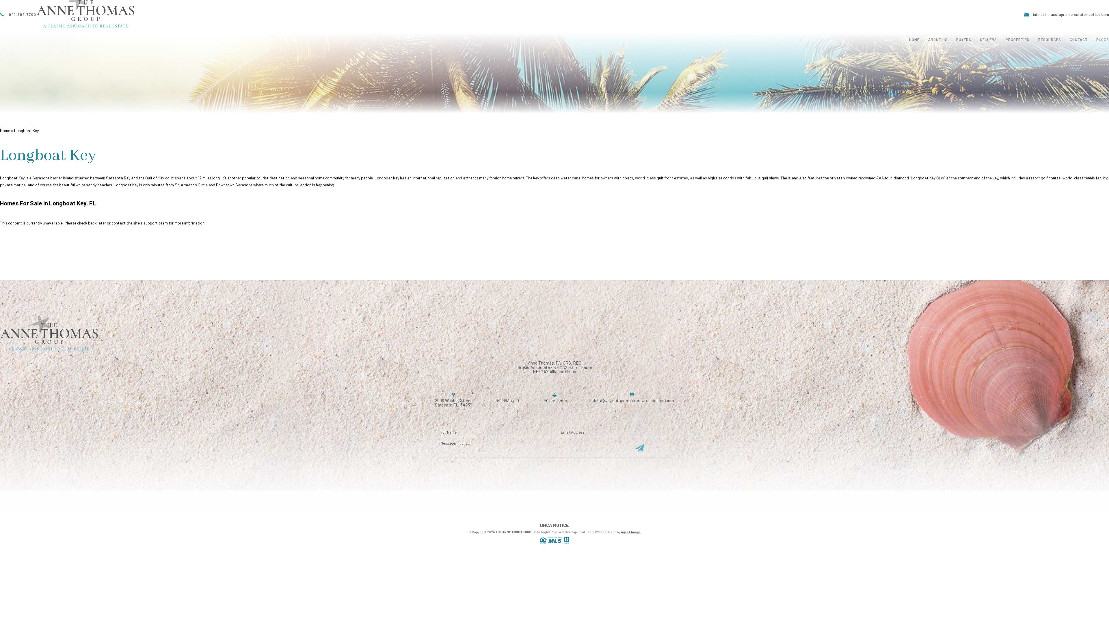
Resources (1049, 39)
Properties (1018, 39)
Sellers (988, 39)
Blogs (1102, 39)
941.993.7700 (507, 400)
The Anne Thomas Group (515, 532)
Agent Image (631, 532)
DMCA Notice (554, 525)
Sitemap (571, 532)
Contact (1079, 39)
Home (914, 39)
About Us (938, 39)
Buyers (963, 39)
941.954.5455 (554, 400)
